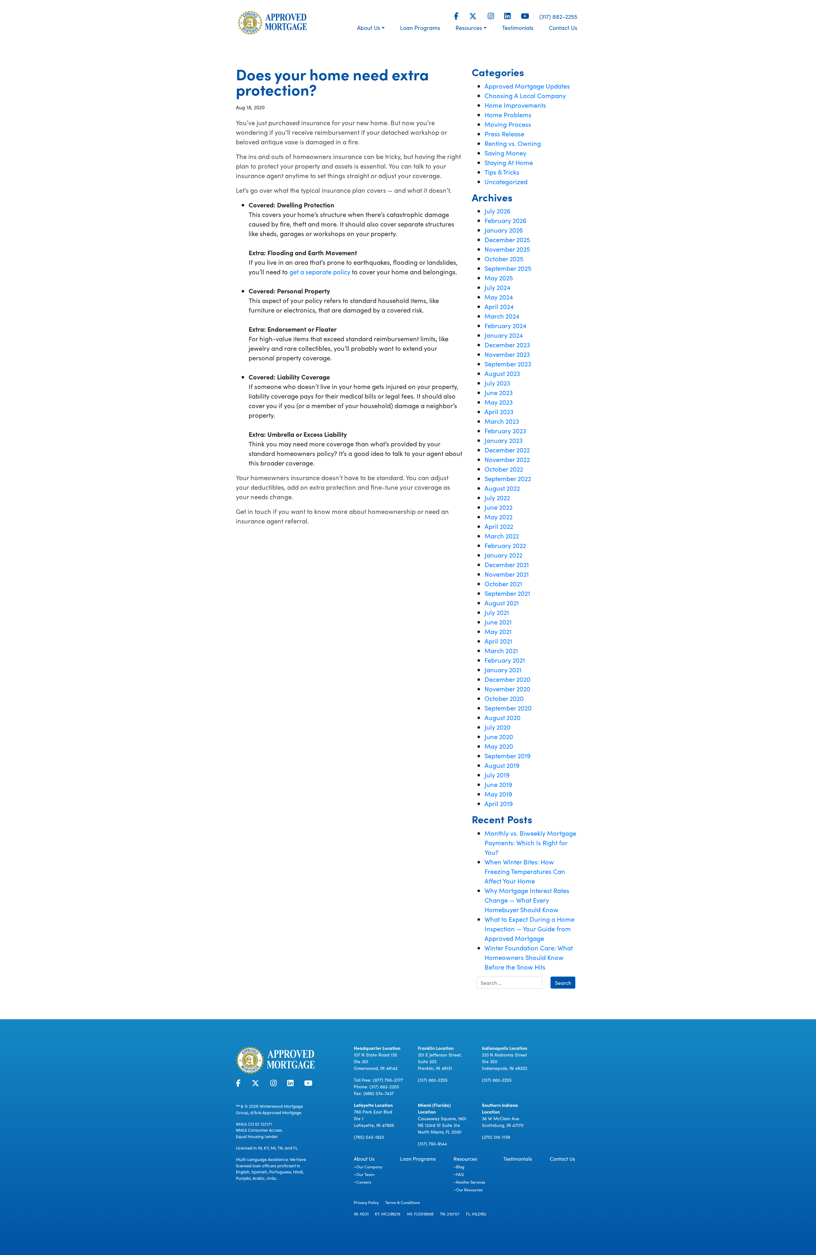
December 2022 (507, 449)
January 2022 (503, 554)
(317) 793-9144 (432, 1143)
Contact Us (563, 28)
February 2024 (505, 325)
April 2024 (499, 306)
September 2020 (508, 707)
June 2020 (498, 736)
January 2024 (503, 334)
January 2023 (503, 440)
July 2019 (497, 774)
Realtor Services (470, 1182)
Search (563, 982)
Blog (460, 1166)
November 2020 (507, 688)
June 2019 (498, 784)
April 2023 (498, 411)
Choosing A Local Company (525, 95)
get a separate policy (319, 271)
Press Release (504, 133)
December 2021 (506, 564)
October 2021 (503, 583)
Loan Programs (420, 28)
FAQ (460, 1174)
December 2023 (507, 344)
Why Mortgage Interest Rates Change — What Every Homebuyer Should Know (526, 900)
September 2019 (507, 755)
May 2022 (498, 516)
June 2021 (498, 621)
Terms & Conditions (402, 1202)
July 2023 (497, 382)
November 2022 (507, 459)
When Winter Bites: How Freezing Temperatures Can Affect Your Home (524, 871)
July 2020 (497, 726)
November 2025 (507, 248)
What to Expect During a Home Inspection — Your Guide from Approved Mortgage (529, 928)
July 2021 (496, 612)
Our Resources (469, 1189)
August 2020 (502, 717)
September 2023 (507, 363)
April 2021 (498, 640)
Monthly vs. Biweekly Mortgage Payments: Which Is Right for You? (530, 842)
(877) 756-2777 (388, 1080)
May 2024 (498, 296)
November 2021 (506, 573)
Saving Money (505, 152)
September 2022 (507, 478)
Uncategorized (506, 181)
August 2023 (502, 373)
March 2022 (501, 535)
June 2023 (498, 392)
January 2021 (502, 669)
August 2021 (501, 602)
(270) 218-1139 (496, 1137)
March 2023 (501, 420)
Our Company (369, 1166)
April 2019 (498, 803)
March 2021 (501, 650)
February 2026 (505, 220)
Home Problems (507, 114)
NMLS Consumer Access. (259, 1130)
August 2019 (502, 765)
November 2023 (507, 354)
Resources (468, 28)
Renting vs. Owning (512, 143)
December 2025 (507, 239)
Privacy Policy (366, 1202)
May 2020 (498, 745)
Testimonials (518, 28)
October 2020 (504, 698)
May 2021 (498, 631)
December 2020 (507, 678)
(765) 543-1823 (369, 1137)
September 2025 (507, 267)
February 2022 (505, 545)
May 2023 (498, 401)
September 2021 (507, 592)
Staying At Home (508, 162)
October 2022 (503, 468)
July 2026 (497, 210)
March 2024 (501, 315)
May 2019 (498, 793)
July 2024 (497, 287)
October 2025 (503, 258)
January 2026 (503, 229)
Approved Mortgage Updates (527, 85)
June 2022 (498, 506)
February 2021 (504, 659)
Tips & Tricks (501, 171)
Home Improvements (515, 104)
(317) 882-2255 (558, 16)
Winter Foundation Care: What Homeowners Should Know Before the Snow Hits (528, 957)
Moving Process (507, 123)
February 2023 (505, 430)
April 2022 (498, 526)
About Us (368, 28)
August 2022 (502, 487)
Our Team (365, 1174)
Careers (363, 1182)
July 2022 (497, 497)
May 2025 (498, 277)
